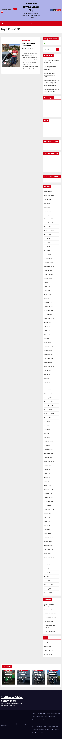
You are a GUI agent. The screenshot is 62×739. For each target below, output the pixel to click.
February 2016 (48, 489)
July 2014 (47, 565)
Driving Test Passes (50, 610)
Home (33, 713)
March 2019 (47, 342)
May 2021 (47, 247)
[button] (59, 23)
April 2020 (47, 290)
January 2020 (48, 302)
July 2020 (47, 282)
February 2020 (48, 298)
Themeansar (4, 725)
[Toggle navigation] (31, 23)
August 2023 (47, 199)
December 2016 (48, 449)
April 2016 (47, 481)
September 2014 (49, 557)
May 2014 (47, 573)
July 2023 (47, 203)
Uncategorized (25, 40)
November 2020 (49, 266)
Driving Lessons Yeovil (53, 726)
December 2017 (48, 402)
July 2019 (47, 326)
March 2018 (47, 390)
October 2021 (48, 227)
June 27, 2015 (27, 48)
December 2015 (48, 497)
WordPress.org (48, 654)
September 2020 (49, 274)
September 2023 (49, 195)
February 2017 (48, 441)
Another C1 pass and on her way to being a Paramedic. (51, 67)
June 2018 (47, 378)
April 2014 (47, 577)
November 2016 (49, 453)
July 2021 (47, 239)
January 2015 (48, 541)
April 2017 (47, 433)
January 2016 (48, 493)
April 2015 (47, 529)
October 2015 (48, 505)
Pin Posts (57, 729)
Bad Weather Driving (45, 713)
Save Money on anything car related (40, 732)
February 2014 (48, 585)
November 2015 (48, 501)
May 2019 (47, 334)
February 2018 (48, 394)
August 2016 (47, 465)
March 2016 (47, 485)
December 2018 (48, 354)
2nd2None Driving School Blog (31, 7)
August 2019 (47, 322)
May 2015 (47, 525)
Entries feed (47, 646)
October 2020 (48, 270)
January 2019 (48, 350)
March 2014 (47, 581)
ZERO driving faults (49, 631)
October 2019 (48, 314)
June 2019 (47, 330)
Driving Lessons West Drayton (39, 726)
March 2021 (47, 255)
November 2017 (49, 406)
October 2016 (48, 457)
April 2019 (47, 338)
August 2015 (47, 513)
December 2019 (48, 306)
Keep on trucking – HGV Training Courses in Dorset (51, 75)
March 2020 (47, 294)
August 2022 (47, 211)
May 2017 (47, 430)
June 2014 (47, 569)
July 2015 (47, 517)
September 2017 (49, 414)
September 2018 (49, 366)
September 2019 (49, 318)
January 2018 (48, 398)
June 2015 (47, 521)
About (37, 713)
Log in (46, 642)
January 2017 (48, 445)
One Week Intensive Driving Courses (40, 729)
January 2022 (48, 215)
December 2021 (48, 219)
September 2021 (49, 231)
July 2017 (47, 422)
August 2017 (47, 418)
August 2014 (47, 561)
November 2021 (48, 223)
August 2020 (48, 278)
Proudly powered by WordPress (8, 724)
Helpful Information (50, 614)
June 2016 (47, 473)
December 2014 (48, 545)
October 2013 (48, 593)
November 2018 (49, 358)
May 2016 (47, 477)
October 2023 (48, 191)
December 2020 (49, 262)
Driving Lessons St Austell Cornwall (40, 723)
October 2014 (48, 553)
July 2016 (47, 469)
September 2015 (49, 509)
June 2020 (47, 286)
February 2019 (48, 346)
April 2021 (47, 251)
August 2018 (47, 370)
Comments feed (48, 650)
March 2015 (47, 533)
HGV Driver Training (50, 617)
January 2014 (48, 589)
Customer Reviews (55, 713)
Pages (52, 729)
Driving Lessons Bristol (37, 716)
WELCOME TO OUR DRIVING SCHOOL (41, 736)
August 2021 (47, 235)
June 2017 (47, 426)
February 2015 (48, 537)
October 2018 (48, 362)
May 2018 (47, 382)
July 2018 (47, 374)
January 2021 (48, 258)
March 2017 (47, 437)
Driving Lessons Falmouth (38, 719)
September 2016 (49, 461)
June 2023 (47, 207)
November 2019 (49, 310)
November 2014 (49, 549)
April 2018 (47, 386)
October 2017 (48, 410)
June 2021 (47, 243)
